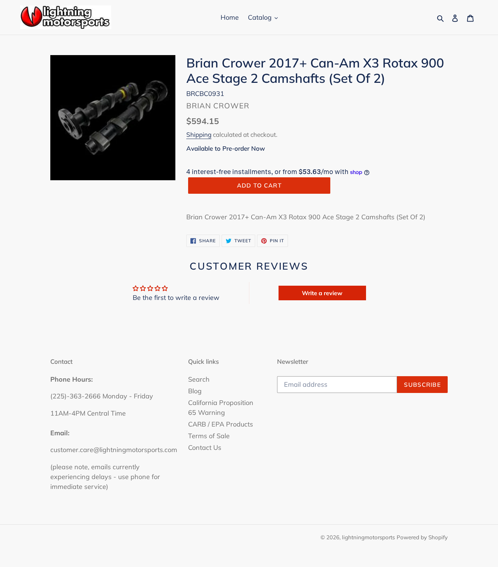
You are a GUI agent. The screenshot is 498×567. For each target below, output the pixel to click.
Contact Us (204, 447)
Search (199, 379)
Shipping (198, 134)
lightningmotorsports (368, 537)
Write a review (322, 293)
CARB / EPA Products (220, 424)
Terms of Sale (209, 436)
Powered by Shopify (422, 537)
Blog (195, 391)
